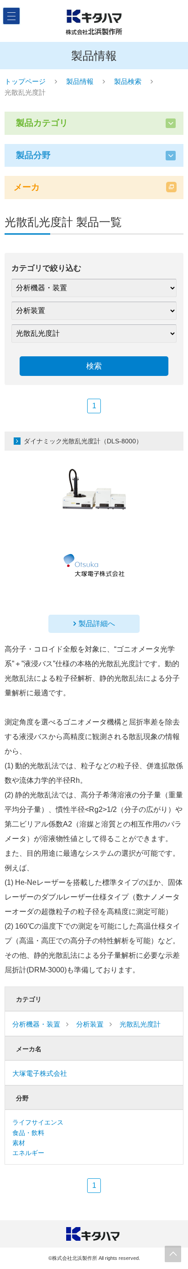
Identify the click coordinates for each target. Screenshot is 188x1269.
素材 (18, 1142)
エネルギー (28, 1152)
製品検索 (127, 81)
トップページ (25, 81)
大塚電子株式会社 (39, 1073)
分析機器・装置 (36, 1024)
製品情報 (80, 81)
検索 (94, 366)
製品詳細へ (96, 623)
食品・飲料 (28, 1132)
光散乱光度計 (140, 1024)
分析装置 (90, 1024)
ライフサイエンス (37, 1122)
